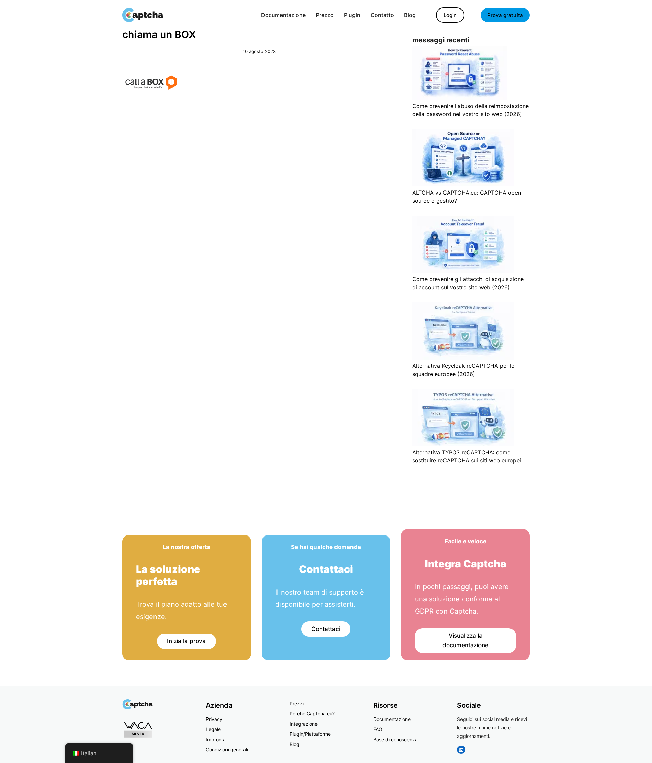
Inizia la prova (186, 641)
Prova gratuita (505, 15)
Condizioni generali (227, 749)
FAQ (377, 729)
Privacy (214, 719)
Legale (213, 729)
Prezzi (297, 703)
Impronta (216, 739)
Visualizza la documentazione (465, 640)
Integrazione (304, 724)
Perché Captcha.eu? (312, 713)
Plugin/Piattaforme (310, 734)
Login (450, 15)
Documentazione (392, 719)
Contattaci (325, 628)
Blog (295, 744)
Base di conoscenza (395, 739)
